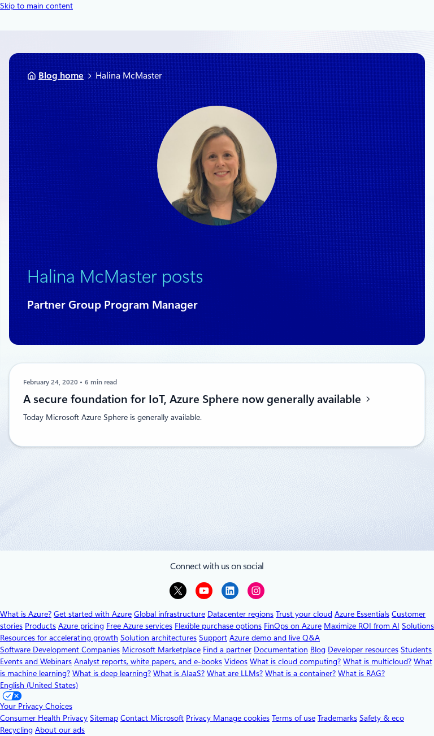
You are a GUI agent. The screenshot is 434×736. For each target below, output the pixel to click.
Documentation (281, 649)
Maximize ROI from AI (362, 625)
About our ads (60, 729)
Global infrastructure (169, 613)
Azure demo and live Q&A (274, 637)
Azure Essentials (362, 613)
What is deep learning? (111, 673)
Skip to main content (36, 5)
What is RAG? (361, 673)
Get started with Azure (93, 613)
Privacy (199, 717)
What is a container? (300, 673)
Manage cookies (241, 717)
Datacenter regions (240, 613)
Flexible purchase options (218, 625)
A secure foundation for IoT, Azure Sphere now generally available (193, 399)
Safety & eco (381, 717)
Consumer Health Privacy (44, 717)
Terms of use (293, 717)
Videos (236, 661)
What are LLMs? (235, 673)
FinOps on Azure (293, 625)
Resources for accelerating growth (59, 637)
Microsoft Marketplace (161, 649)
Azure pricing (81, 625)
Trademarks (337, 717)
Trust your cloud (304, 613)
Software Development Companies (60, 649)
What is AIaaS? (179, 673)
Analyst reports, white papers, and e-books (148, 661)
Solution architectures (158, 637)
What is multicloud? (377, 661)
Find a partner (227, 649)
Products (40, 625)
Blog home (61, 75)
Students (416, 649)
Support (213, 637)
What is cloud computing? (295, 661)
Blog (318, 649)
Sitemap (104, 717)
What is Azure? (25, 613)
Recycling (16, 729)
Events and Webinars (36, 661)
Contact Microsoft (152, 717)
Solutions (418, 625)
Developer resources (363, 649)
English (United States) (39, 685)
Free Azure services (139, 625)
